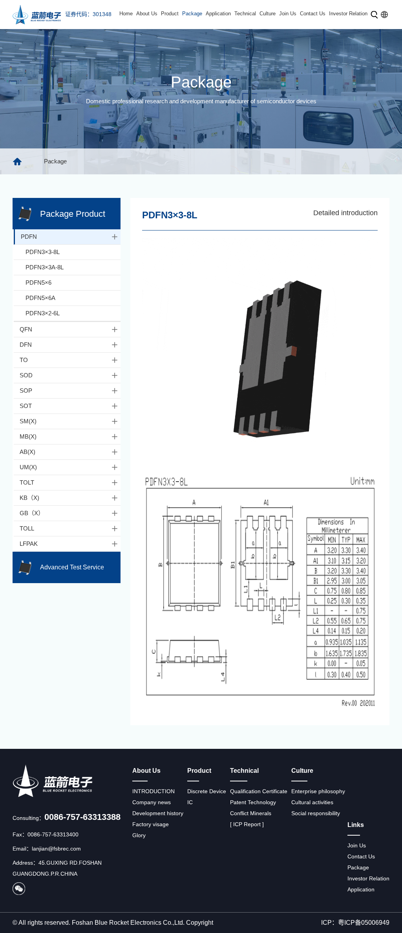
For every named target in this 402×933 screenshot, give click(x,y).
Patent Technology (253, 802)
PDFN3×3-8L (43, 252)
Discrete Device (206, 791)
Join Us (287, 13)
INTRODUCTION (153, 791)
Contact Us (312, 13)
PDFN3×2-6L (43, 313)
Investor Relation (348, 13)
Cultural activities (312, 802)
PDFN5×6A (40, 298)
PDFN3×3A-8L (45, 267)
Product (170, 13)
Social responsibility (315, 813)
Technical (245, 13)
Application (218, 13)
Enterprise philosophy (318, 791)
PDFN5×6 (38, 282)
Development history (157, 813)
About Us (146, 13)
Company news (151, 802)
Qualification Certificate (258, 791)
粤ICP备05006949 (363, 922)
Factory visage (150, 824)
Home (126, 13)
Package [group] (55, 161)
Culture (267, 13)
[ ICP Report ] (247, 824)
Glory (139, 835)
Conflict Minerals (250, 813)
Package (192, 13)
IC (190, 802)
